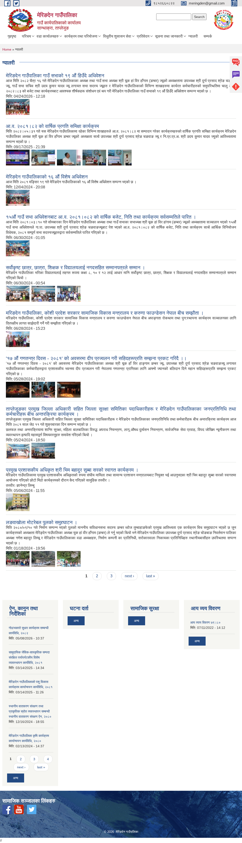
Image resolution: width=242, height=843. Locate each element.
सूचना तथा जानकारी (169, 36)
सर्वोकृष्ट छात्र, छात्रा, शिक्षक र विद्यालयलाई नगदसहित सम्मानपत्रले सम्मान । (75, 267)
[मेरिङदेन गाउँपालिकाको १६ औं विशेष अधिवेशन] (18, 198)
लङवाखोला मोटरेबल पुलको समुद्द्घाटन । (41, 522)
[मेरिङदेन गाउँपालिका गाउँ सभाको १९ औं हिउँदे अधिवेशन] (18, 107)
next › (129, 576)
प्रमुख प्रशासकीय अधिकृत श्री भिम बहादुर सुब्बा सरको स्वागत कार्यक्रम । (72, 470)
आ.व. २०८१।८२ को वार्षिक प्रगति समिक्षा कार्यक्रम (52, 126)
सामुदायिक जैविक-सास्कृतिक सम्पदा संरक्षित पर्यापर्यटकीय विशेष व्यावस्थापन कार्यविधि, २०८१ (29, 657)
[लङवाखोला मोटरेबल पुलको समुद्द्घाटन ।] (18, 559)
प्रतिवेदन (143, 36)
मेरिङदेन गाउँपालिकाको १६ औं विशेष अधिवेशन (47, 176)
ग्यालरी (193, 36)
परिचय (26, 36)
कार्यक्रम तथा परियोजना (80, 36)
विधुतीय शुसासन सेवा (117, 36)
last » (150, 576)
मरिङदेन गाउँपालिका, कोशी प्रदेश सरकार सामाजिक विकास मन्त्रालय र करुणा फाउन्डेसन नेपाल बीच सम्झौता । (105, 313)
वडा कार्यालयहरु (48, 36)
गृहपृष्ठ (12, 36)
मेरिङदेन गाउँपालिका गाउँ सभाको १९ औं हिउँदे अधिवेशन (55, 75)
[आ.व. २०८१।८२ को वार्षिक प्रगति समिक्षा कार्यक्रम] (18, 157)
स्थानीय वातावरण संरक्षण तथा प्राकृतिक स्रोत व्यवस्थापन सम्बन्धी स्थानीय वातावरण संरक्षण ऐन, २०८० (30, 711)
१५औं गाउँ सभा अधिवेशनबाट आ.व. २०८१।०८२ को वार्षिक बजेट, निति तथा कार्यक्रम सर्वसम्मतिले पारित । (101, 217)
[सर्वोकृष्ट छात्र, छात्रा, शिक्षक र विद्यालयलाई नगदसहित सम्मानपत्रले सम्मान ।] (18, 293)
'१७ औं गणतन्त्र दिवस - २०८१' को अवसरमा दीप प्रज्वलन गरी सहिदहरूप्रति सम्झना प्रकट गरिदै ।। (96, 358)
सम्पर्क (207, 36)
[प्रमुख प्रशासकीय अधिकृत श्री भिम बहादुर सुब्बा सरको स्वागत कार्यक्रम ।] (18, 502)
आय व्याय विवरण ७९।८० (205, 622)
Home (6, 49)
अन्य (15, 778)
